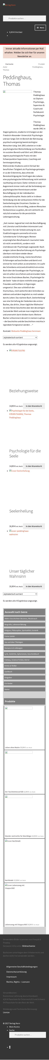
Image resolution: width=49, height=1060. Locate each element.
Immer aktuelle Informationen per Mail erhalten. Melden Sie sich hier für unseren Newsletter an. (24, 52)
